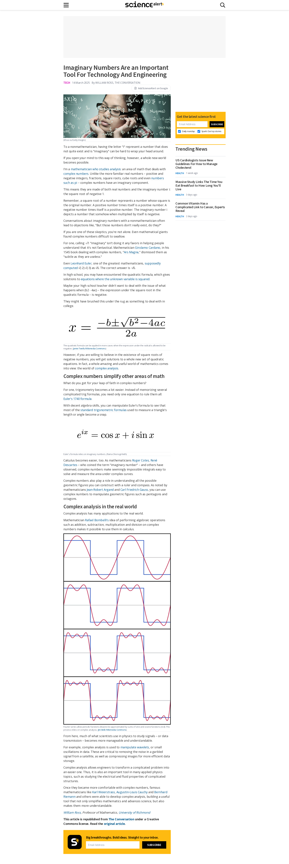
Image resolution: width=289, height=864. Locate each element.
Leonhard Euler (81, 263)
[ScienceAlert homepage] (144, 5)
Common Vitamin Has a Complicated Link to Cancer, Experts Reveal (200, 207)
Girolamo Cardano (147, 248)
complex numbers (75, 174)
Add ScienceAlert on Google (153, 88)
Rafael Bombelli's (97, 520)
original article (114, 824)
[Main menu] (66, 5)
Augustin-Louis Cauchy (132, 792)
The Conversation (121, 819)
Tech (66, 83)
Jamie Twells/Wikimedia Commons (89, 348)
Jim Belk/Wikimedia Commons (112, 729)
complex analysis (106, 368)
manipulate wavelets (134, 747)
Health (179, 173)
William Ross (72, 812)
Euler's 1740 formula (77, 399)
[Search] (223, 5)
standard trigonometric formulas (103, 410)
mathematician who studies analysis (96, 169)
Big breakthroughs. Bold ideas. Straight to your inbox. (122, 837)
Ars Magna (131, 252)
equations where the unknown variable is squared (115, 279)
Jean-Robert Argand (100, 490)
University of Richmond (134, 812)
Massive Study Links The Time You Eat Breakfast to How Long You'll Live (198, 185)
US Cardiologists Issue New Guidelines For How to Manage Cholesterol (196, 163)
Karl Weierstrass (103, 792)
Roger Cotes (140, 460)
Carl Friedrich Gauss (134, 490)
